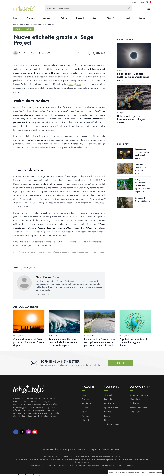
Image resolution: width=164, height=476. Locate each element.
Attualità (110, 18)
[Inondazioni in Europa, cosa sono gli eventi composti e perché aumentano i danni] (99, 322)
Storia (106, 420)
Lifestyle (107, 411)
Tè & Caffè (109, 395)
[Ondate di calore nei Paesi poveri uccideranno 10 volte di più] (29, 322)
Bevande (31, 18)
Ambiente (47, 18)
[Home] (24, 8)
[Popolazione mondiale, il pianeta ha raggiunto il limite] (135, 322)
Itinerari (142, 18)
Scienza (29, 29)
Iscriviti (121, 362)
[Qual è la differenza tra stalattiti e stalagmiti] (125, 169)
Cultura (64, 18)
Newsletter (133, 2)
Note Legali (135, 411)
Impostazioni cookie (138, 407)
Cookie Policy (135, 403)
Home (15, 24)
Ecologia (108, 399)
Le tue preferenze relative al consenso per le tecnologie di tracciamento (135, 472)
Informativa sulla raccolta (9, 475)
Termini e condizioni (139, 395)
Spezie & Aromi (111, 407)
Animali (126, 18)
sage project (27, 267)
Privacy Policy (135, 399)
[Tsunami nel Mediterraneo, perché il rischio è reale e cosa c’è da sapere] (64, 322)
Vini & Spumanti (111, 424)
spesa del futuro (74, 84)
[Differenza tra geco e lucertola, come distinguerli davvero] (134, 97)
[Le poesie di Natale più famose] (125, 202)
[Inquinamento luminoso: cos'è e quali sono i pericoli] (125, 153)
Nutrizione (109, 403)
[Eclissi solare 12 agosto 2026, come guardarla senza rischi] (134, 55)
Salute (95, 18)
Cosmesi (80, 18)
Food (15, 18)
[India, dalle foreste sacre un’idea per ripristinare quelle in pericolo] (125, 184)
